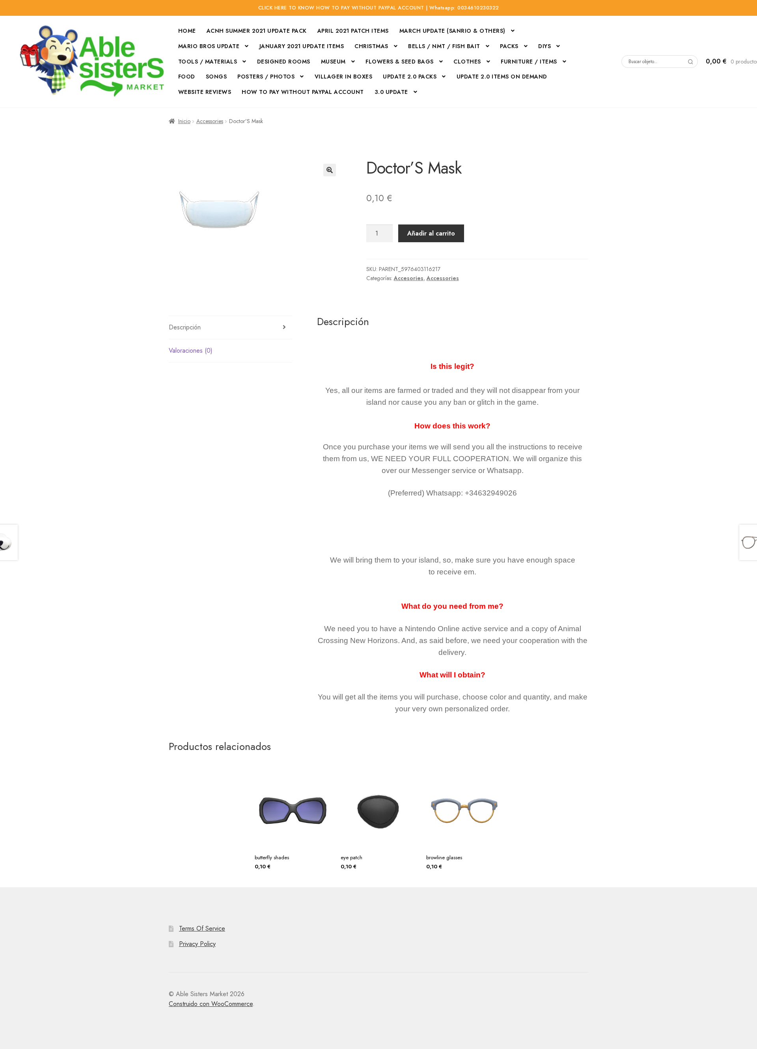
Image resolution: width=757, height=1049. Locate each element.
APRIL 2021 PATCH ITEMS (353, 31)
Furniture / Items (529, 61)
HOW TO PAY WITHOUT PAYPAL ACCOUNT (303, 92)
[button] (329, 170)
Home (187, 31)
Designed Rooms (283, 61)
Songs (216, 76)
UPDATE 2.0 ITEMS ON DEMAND (502, 76)
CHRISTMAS (371, 46)
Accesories (408, 278)
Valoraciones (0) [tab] (191, 350)
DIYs (544, 46)
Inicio (184, 121)
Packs (509, 46)
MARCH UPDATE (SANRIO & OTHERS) (452, 31)
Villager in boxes (344, 76)
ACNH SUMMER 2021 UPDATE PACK (257, 31)
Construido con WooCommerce (211, 1003)
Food (186, 76)
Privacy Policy (197, 943)
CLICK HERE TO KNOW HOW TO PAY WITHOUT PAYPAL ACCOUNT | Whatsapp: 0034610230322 (378, 7)
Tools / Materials (207, 61)
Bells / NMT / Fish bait (444, 46)
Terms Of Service (202, 928)
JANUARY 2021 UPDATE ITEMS (301, 46)
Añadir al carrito (431, 233)
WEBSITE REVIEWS (204, 92)
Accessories (209, 121)
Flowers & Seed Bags (399, 61)
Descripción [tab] (185, 327)
